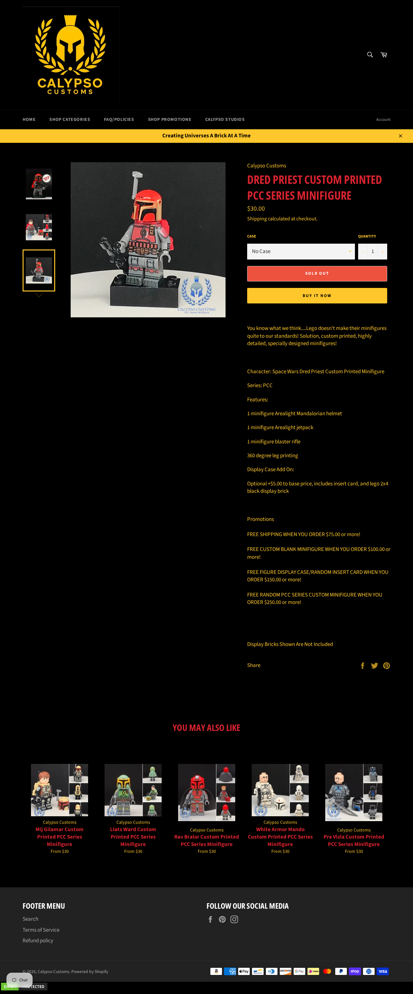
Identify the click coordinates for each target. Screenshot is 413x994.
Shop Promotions (169, 119)
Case (251, 236)
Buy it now (317, 296)
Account (383, 119)
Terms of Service (41, 930)
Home (29, 119)
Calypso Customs (53, 971)
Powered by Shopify (89, 971)
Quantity (367, 236)
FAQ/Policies (119, 119)
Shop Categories (69, 119)
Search (30, 919)
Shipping (257, 218)
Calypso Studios (225, 119)
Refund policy (38, 941)
